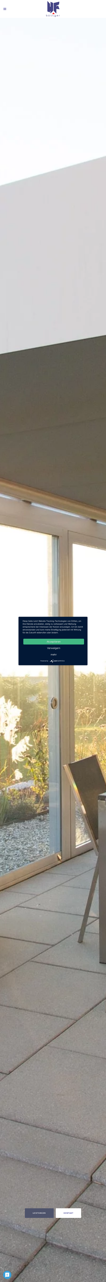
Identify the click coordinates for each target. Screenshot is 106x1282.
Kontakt (68, 1213)
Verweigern (53, 648)
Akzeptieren (54, 641)
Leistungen (39, 1213)
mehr (54, 654)
